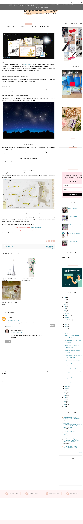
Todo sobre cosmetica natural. (73, 360)
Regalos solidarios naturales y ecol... (10, 303)
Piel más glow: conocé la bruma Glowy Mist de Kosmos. (71, 441)
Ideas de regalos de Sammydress (28, 279)
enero (66, 388)
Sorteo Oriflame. (72, 216)
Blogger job (43, 2)
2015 (65, 395)
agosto (67, 322)
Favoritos (9, 2)
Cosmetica (26, 2)
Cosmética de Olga (41, 522)
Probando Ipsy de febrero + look (73, 369)
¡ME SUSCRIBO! (73, 194)
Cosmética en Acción (69, 431)
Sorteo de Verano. (73, 241)
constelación (6, 163)
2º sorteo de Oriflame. (74, 233)
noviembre (68, 315)
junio (66, 326)
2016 (65, 393)
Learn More (39, 8)
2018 (65, 311)
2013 (65, 399)
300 (74, 493)
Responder (52, 325)
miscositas (66, 423)
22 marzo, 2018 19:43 (16, 332)
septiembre (68, 320)
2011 (65, 404)
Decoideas (34, 2)
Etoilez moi (28, 23)
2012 (65, 402)
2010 (65, 406)
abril (66, 331)
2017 (65, 390)
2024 (65, 299)
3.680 (13, 493)
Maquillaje (18, 2)
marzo (66, 333)
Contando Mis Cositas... (69, 417)
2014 (65, 397)
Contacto (52, 2)
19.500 (54, 493)
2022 (65, 302)
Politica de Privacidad (50, 522)
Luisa (10, 317)
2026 (65, 297)
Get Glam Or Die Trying (70, 439)
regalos (16, 241)
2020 (65, 306)
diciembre (67, 313)
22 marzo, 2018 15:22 (13, 320)
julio (66, 324)
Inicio (3, 2)
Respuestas (9, 326)
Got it (46, 8)
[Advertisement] (28, 390)
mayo (66, 329)
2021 (65, 304)
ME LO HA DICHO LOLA (70, 446)
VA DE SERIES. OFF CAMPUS (70, 447)
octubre (67, 317)
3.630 (33, 493)
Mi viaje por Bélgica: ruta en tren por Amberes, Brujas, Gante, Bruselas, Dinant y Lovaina (73, 426)
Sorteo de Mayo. (72, 208)
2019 (65, 308)
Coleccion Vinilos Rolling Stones (71, 418)
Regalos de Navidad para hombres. (9, 279)
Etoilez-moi (26, 64)
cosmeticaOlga (25, 29)
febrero (67, 386)
